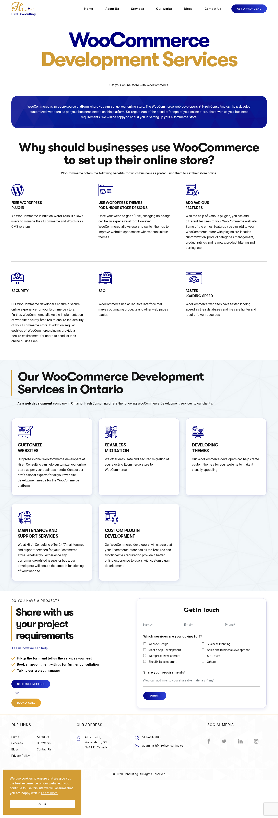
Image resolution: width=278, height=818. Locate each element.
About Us (112, 9)
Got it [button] (42, 804)
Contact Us (213, 9)
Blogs (188, 9)
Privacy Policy (20, 755)
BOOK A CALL (26, 702)
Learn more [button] (49, 793)
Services (137, 9)
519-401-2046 (151, 737)
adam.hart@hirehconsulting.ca (162, 745)
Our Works (164, 9)
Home (88, 9)
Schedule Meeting (31, 684)
